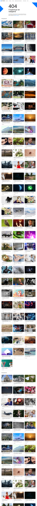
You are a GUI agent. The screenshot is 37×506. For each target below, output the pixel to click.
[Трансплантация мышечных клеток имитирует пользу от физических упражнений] (30, 330)
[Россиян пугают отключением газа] (30, 72)
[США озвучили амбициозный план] (7, 411)
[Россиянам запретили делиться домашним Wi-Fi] (18, 248)
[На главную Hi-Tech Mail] (3, 1)
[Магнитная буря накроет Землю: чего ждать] (30, 119)
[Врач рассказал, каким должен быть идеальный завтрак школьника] (18, 306)
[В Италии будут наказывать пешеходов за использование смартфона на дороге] (30, 388)
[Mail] (1, 1)
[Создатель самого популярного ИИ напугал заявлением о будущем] (18, 283)
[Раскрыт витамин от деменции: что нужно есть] (7, 143)
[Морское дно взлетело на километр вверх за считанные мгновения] (7, 26)
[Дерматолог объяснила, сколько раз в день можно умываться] (18, 411)
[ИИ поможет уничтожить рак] (18, 400)
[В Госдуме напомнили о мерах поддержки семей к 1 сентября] (30, 400)
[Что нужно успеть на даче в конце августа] (30, 166)
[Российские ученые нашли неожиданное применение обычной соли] (30, 131)
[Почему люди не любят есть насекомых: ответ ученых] (18, 236)
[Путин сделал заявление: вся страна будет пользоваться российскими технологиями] (18, 450)
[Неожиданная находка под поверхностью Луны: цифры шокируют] (30, 462)
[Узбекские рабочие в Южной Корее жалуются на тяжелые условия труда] (7, 388)
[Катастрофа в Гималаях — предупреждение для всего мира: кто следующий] (18, 438)
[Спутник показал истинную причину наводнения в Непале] (18, 131)
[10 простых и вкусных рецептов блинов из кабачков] (7, 259)
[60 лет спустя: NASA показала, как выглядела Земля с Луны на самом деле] (30, 49)
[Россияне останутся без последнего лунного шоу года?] (18, 178)
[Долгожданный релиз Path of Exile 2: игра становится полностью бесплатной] (7, 306)
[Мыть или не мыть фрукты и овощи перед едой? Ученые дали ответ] (30, 201)
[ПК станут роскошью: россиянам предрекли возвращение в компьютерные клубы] (30, 306)
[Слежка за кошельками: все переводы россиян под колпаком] (18, 376)
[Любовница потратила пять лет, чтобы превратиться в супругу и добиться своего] (18, 224)
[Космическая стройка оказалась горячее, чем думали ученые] (30, 271)
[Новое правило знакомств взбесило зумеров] (18, 166)
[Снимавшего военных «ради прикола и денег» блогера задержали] (7, 119)
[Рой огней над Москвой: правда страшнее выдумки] (7, 450)
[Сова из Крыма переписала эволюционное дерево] (7, 224)
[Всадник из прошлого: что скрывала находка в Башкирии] (7, 248)
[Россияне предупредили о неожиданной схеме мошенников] (18, 294)
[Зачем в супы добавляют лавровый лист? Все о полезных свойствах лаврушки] (18, 154)
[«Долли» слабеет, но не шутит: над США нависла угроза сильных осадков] (18, 271)
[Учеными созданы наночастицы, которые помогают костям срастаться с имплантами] (18, 388)
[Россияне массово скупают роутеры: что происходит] (7, 166)
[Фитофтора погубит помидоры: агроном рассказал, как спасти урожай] (18, 423)
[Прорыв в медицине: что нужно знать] (30, 154)
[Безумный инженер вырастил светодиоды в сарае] (18, 365)
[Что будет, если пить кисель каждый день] (30, 26)
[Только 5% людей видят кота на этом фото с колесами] (7, 96)
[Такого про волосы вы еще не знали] (7, 201)
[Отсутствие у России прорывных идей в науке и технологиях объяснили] (30, 318)
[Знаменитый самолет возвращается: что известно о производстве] (18, 84)
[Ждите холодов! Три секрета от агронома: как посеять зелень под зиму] (18, 143)
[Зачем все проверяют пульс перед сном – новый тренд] (18, 259)
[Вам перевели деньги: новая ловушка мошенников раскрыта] (7, 107)
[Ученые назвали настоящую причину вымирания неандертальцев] (7, 189)
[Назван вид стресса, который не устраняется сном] (30, 259)
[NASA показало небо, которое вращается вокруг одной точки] (30, 376)
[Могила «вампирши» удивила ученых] (18, 96)
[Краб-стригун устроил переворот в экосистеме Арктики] (7, 376)
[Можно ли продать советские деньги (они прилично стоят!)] (7, 84)
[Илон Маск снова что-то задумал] (7, 154)
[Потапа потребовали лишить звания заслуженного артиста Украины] (30, 485)
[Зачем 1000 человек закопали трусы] (30, 438)
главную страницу (16, 15)
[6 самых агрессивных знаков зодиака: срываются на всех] (30, 283)
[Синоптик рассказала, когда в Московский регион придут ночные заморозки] (7, 485)
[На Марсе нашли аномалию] (7, 72)
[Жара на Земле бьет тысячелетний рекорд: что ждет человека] (30, 96)
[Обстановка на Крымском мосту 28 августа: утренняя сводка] (18, 49)
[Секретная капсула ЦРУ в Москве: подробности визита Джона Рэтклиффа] (7, 473)
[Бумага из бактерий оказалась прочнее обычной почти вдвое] (7, 353)
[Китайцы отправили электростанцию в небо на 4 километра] (18, 119)
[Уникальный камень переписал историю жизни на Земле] (18, 37)
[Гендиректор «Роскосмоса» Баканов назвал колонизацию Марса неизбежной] (30, 341)
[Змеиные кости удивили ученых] (18, 353)
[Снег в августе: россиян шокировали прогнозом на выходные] (7, 497)
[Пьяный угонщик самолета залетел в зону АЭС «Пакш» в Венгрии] (18, 61)
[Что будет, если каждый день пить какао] (18, 462)
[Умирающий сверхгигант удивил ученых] (7, 49)
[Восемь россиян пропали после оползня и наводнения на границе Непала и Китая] (7, 61)
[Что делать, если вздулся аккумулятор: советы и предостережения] (7, 294)
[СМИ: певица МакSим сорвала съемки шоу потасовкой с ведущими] (30, 236)
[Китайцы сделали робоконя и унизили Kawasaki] (30, 248)
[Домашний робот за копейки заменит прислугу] (30, 294)
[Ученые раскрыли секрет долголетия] (30, 473)
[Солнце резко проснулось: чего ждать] (18, 72)
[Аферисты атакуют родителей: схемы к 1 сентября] (7, 365)
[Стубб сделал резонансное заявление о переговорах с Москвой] (30, 224)
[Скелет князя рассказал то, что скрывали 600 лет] (7, 438)
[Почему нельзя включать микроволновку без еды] (30, 107)
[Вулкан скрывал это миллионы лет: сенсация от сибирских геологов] (7, 131)
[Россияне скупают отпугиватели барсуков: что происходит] (7, 283)
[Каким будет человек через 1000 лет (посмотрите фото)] (7, 271)
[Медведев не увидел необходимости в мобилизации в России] (7, 462)
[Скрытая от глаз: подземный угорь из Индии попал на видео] (7, 330)
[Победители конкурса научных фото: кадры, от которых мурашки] (7, 423)
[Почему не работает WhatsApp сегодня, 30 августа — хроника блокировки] (30, 189)
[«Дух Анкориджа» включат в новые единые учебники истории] (30, 365)
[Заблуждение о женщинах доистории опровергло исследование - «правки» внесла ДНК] (18, 485)
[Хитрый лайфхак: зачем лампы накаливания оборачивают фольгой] (18, 213)
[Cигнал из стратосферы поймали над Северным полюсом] (30, 213)
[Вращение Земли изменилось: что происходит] (18, 189)
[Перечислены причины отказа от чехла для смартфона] (18, 201)
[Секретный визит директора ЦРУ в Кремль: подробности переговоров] (30, 143)
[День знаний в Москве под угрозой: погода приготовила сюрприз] (18, 473)
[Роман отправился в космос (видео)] (7, 341)
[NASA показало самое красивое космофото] (7, 400)
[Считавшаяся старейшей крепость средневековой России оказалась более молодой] (30, 178)
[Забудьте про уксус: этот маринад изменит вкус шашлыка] (7, 37)
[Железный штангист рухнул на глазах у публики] (18, 318)
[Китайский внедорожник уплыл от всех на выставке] (30, 353)
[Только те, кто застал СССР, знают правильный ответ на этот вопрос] (30, 37)
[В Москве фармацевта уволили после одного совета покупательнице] (18, 107)
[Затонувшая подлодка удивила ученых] (18, 26)
